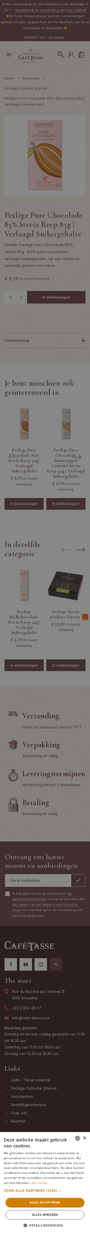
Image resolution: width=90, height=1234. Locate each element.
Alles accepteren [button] (45, 1202)
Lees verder (39, 1183)
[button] (45, 1190)
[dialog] (45, 617)
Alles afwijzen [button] (45, 1215)
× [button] (84, 1138)
